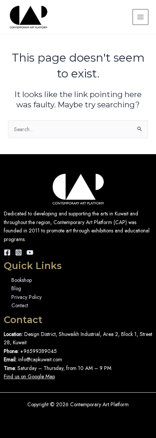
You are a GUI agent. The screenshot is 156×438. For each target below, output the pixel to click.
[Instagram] (18, 252)
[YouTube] (30, 252)
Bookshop (21, 280)
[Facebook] (7, 252)
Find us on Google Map (29, 376)
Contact (19, 305)
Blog (16, 288)
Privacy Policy (26, 297)
